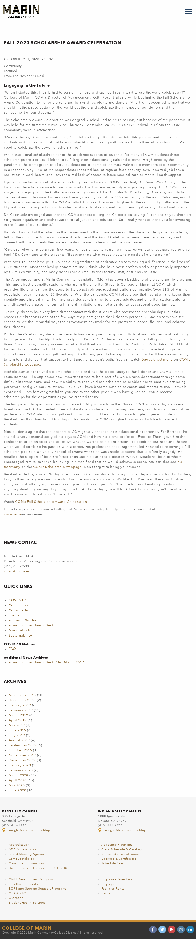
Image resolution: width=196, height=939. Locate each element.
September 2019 (23, 745)
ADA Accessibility (22, 849)
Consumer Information (26, 863)
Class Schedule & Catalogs (122, 849)
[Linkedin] (190, 929)
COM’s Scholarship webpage (57, 467)
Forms (106, 893)
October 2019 (20, 750)
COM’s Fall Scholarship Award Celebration (51, 502)
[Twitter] (162, 929)
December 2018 (22, 700)
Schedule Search (114, 863)
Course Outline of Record (121, 854)
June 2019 (17, 730)
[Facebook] (153, 929)
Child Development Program (31, 879)
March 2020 (18, 775)
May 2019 (17, 725)
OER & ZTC (17, 893)
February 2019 (21, 710)
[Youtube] (171, 929)
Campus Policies (21, 858)
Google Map (17, 830)
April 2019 (18, 720)
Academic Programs (117, 844)
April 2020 (18, 780)
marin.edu (12, 514)
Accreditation (19, 844)
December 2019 (22, 760)
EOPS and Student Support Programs (38, 888)
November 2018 (22, 695)
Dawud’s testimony (157, 359)
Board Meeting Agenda (27, 854)
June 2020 (17, 790)
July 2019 (17, 735)
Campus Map (39, 830)
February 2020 (21, 770)
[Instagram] (181, 929)
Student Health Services (27, 902)
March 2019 (18, 715)
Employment (111, 884)
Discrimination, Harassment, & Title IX (38, 868)
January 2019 (20, 705)
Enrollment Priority (23, 884)
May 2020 (17, 785)
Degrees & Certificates (118, 858)
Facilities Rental (113, 888)
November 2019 (22, 755)
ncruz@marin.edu (18, 571)
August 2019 (19, 740)
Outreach (16, 898)
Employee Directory (116, 879)
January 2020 (20, 765)
